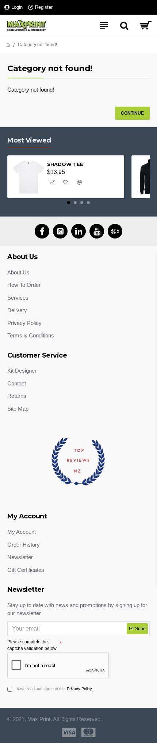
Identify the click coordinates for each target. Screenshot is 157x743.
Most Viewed (29, 140)
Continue (132, 113)
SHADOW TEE (65, 164)
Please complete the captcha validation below (32, 645)
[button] (68, 202)
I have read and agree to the (53, 689)
